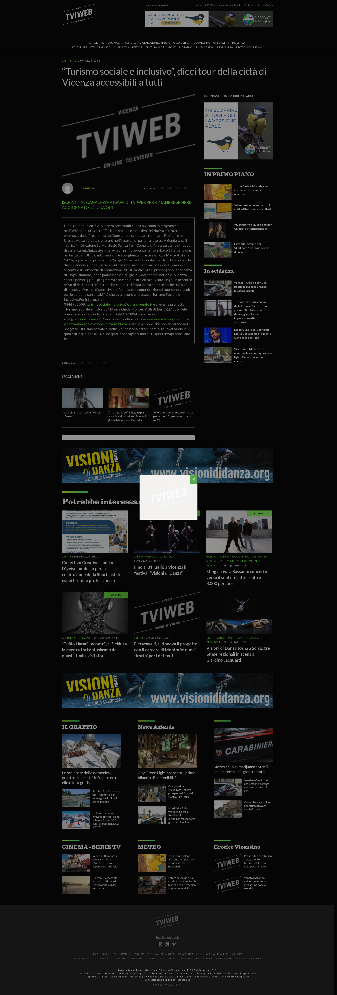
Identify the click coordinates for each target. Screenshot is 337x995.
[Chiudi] (193, 479)
